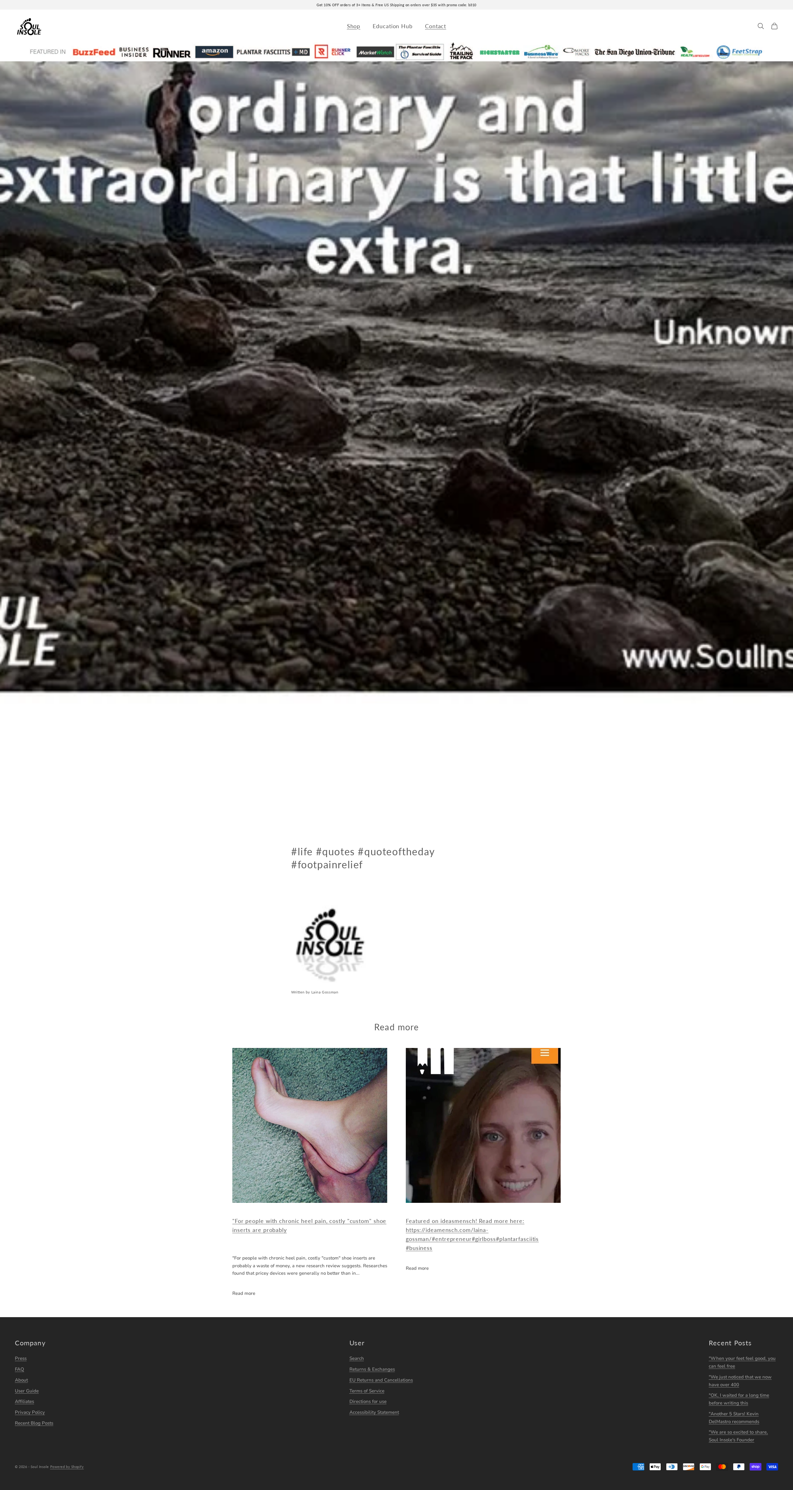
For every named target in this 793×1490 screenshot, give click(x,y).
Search (356, 1358)
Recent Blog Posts (34, 1423)
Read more (243, 1293)
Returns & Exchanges (372, 1369)
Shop (354, 26)
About (21, 1380)
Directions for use (368, 1401)
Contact (435, 26)
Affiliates (24, 1401)
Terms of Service (366, 1391)
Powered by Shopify (67, 1467)
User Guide (27, 1391)
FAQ (19, 1369)
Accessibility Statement (374, 1412)
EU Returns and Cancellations (381, 1380)
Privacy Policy (30, 1412)
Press (21, 1358)
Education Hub (393, 26)
